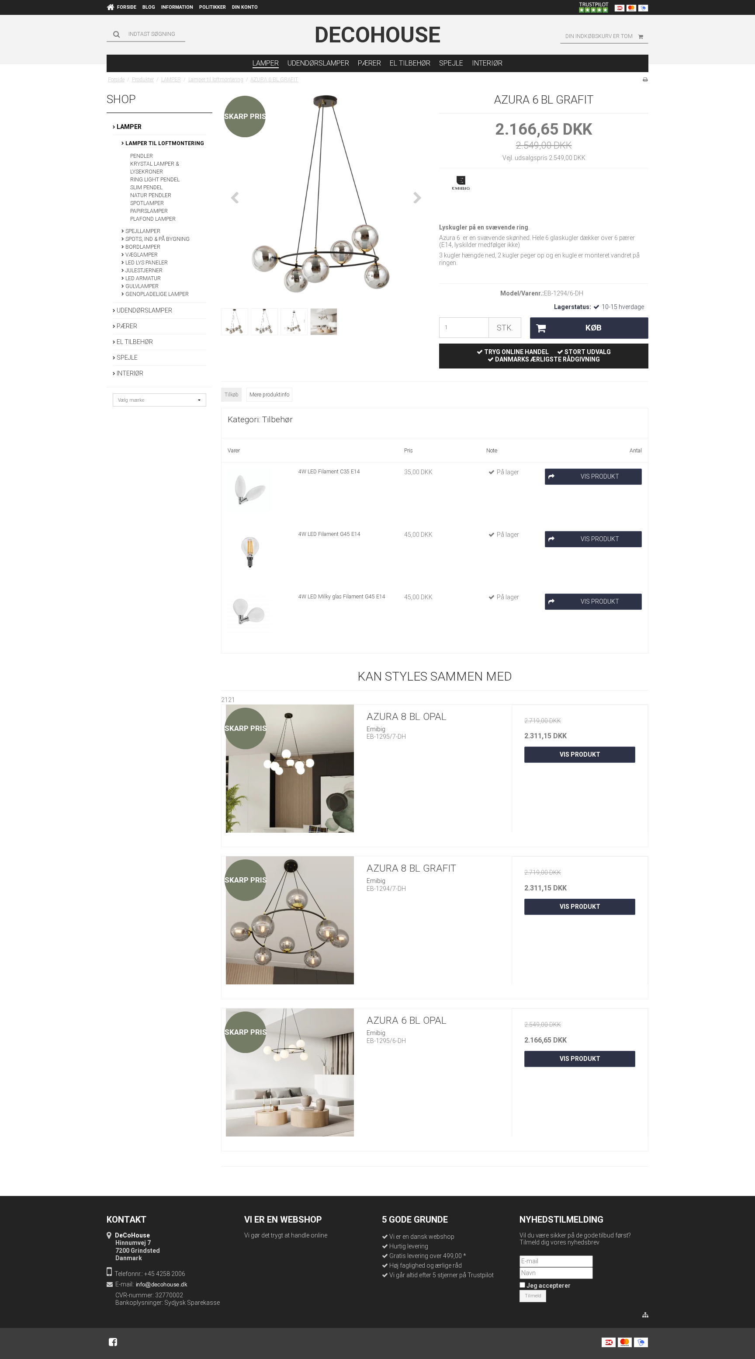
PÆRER (126, 326)
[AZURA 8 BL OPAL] (290, 773)
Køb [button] (593, 328)
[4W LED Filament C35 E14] (249, 490)
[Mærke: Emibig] (461, 196)
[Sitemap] (645, 1315)
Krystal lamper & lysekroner (154, 168)
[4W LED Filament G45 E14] (249, 553)
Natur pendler (150, 195)
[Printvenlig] (645, 79)
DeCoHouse (377, 35)
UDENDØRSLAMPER (143, 310)
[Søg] (146, 34)
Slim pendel (146, 187)
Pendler (141, 156)
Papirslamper (149, 211)
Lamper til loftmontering (164, 143)
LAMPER (128, 126)
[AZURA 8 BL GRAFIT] (290, 924)
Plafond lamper (153, 219)
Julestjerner (143, 271)
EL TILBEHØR (134, 341)
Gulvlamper (141, 286)
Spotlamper (147, 203)
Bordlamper (142, 247)
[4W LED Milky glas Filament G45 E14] (249, 615)
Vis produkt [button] (600, 476)
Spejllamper (142, 231)
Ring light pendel (155, 180)
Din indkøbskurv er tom (599, 36)
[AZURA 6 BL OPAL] (290, 1076)
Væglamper (141, 255)
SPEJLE (126, 357)
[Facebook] (113, 1342)
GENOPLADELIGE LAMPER (156, 294)
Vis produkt (580, 754)
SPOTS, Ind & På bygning (157, 239)
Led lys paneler (146, 263)
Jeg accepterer (548, 1285)
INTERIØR (129, 373)
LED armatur (142, 278)
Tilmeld (533, 1296)
